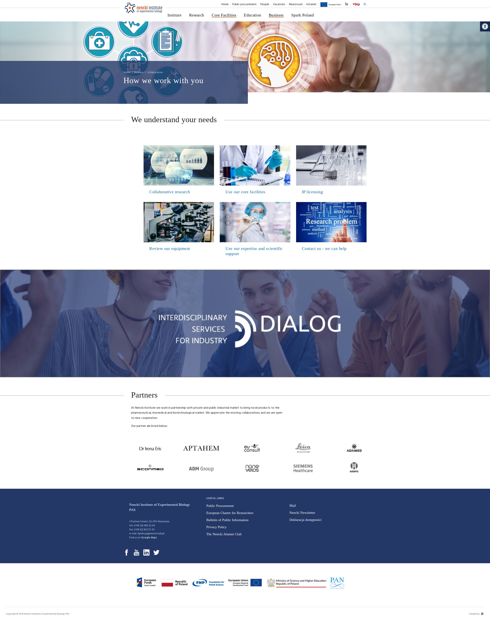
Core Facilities (224, 15)
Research (196, 15)
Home (225, 4)
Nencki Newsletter (302, 513)
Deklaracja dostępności (305, 520)
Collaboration (155, 72)
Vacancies (279, 4)
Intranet (311, 4)
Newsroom (296, 4)
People (265, 4)
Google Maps (149, 537)
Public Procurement (220, 506)
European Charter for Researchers (229, 513)
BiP (356, 6)
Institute (174, 15)
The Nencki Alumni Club (224, 534)
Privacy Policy (216, 527)
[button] (485, 26)
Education (252, 15)
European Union (330, 6)
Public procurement (244, 4)
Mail (292, 505)
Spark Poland (302, 15)
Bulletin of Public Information (227, 520)
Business (276, 15)
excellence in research (349, 4)
